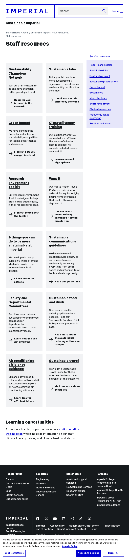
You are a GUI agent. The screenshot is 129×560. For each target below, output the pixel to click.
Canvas (10, 479)
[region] (64, 547)
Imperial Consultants (108, 504)
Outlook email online (17, 498)
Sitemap (41, 525)
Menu (115, 11)
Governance (96, 92)
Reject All (113, 553)
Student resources (100, 109)
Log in (94, 529)
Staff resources (14, 36)
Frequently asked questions (99, 116)
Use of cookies (44, 529)
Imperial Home (13, 32)
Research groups (75, 490)
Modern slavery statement (84, 525)
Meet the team (98, 98)
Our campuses (60, 32)
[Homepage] (30, 11)
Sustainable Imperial (23, 23)
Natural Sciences (45, 487)
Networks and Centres (79, 486)
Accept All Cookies (88, 553)
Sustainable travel (100, 76)
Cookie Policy (69, 546)
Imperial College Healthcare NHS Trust (109, 499)
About (25, 32)
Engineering (42, 479)
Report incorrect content (71, 529)
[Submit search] (104, 11)
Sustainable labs (99, 70)
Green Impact (97, 87)
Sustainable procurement (104, 81)
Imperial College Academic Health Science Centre (106, 483)
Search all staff (74, 494)
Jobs (8, 490)
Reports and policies (101, 64)
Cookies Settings (14, 553)
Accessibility (57, 525)
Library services (15, 494)
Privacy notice (112, 525)
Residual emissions (100, 123)
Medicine (41, 483)
